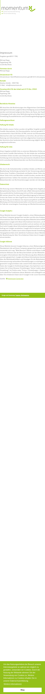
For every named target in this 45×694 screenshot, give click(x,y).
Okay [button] (23, 690)
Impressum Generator (16, 279)
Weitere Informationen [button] (13, 684)
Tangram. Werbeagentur (22, 295)
